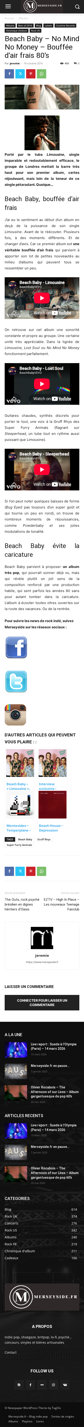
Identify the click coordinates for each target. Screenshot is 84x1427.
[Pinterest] (30, 73)
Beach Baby (25, 839)
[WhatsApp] (41, 73)
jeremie (15, 63)
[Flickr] (41, 1384)
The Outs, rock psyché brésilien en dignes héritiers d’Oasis (22, 904)
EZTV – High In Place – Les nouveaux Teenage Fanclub (61, 904)
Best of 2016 (25, 25)
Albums (23, 18)
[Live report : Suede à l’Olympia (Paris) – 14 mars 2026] (16, 1050)
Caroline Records (65, 25)
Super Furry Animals (19, 845)
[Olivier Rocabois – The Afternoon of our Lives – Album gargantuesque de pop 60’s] (16, 1093)
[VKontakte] (65, 1384)
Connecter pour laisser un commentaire (42, 1002)
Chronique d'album (16, 30)
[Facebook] (9, 73)
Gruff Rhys (43, 839)
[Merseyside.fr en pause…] (16, 1071)
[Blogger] (19, 1384)
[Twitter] (20, 73)
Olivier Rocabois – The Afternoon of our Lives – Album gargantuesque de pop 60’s (55, 1091)
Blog (38, 25)
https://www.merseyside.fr (42, 962)
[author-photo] (42, 949)
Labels (48, 25)
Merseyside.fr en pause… (50, 1066)
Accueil (9, 18)
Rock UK (35, 30)
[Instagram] (53, 1384)
